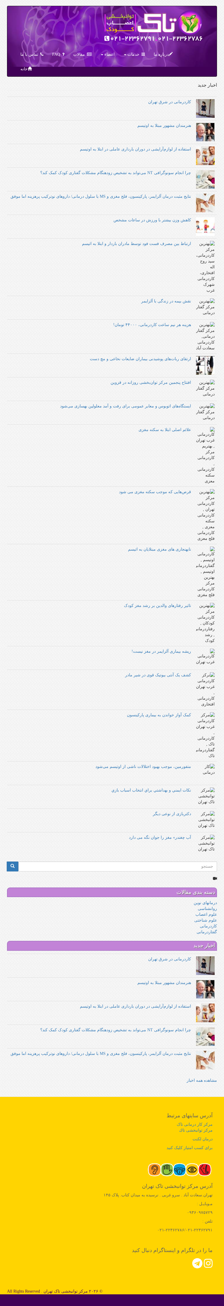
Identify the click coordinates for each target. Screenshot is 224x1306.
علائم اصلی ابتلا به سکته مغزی (165, 430)
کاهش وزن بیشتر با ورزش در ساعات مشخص (152, 220)
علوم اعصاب (206, 914)
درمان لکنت (202, 1139)
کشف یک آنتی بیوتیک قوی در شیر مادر (158, 675)
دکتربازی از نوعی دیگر (172, 814)
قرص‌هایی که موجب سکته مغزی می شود (155, 492)
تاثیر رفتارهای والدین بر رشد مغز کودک (157, 605)
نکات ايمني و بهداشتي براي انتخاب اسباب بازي (151, 790)
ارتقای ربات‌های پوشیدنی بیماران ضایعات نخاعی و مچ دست (140, 359)
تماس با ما (29, 54)
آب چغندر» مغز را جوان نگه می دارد (160, 837)
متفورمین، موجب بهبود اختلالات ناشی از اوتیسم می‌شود (143, 766)
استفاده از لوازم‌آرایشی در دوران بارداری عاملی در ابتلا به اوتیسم (135, 149)
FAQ (56, 54)
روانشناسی (207, 908)
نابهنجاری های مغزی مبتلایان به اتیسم (159, 549)
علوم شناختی (205, 920)
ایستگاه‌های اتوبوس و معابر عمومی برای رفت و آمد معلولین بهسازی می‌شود (125, 406)
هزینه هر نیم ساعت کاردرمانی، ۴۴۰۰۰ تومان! (152, 325)
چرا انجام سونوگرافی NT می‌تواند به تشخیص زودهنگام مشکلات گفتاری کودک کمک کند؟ (115, 173)
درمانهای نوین (205, 903)
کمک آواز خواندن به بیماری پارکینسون (159, 715)
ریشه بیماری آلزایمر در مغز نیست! (161, 651)
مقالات (79, 54)
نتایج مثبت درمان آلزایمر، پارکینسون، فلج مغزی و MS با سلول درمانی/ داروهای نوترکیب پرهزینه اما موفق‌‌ (100, 196)
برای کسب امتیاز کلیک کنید (190, 1148)
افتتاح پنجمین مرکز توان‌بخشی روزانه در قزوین (151, 382)
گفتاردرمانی (207, 932)
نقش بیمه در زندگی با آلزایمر (166, 301)
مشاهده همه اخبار (202, 1080)
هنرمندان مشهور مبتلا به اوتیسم (164, 125)
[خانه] (153, 26)
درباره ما (161, 54)
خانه (24, 69)
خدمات (132, 54)
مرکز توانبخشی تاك (196, 1130)
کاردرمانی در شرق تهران (169, 102)
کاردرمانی (208, 926)
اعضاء (109, 54)
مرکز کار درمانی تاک (195, 1124)
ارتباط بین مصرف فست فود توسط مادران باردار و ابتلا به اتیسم (136, 243)
